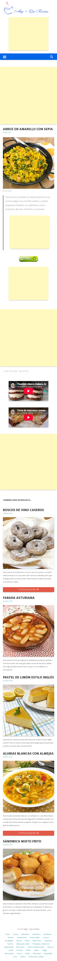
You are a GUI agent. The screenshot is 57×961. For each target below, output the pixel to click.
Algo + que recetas (31, 929)
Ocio (15, 956)
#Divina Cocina (23, 371)
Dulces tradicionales (36, 947)
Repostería (9, 947)
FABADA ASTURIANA (19, 598)
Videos (23, 956)
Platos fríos (36, 940)
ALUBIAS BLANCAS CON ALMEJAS (28, 753)
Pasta (27, 940)
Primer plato (13, 371)
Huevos (11, 937)
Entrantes (25, 934)
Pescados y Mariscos (41, 944)
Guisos (19, 940)
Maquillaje (48, 953)
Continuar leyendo (27, 590)
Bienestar (37, 953)
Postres (19, 950)
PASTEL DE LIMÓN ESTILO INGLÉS (28, 677)
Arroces (6, 371)
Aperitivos (36, 934)
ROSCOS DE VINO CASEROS (23, 510)
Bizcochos (20, 947)
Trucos (19, 953)
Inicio (8, 934)
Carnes (10, 944)
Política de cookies (36, 956)
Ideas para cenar (23, 944)
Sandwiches (22, 937)
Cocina (15, 934)
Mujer (27, 953)
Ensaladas (9, 940)
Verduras (48, 940)
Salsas (36, 950)
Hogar (44, 950)
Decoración (9, 953)
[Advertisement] (28, 33)
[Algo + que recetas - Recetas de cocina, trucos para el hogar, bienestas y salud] (26, 8)
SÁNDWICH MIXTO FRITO (22, 841)
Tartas (28, 950)
